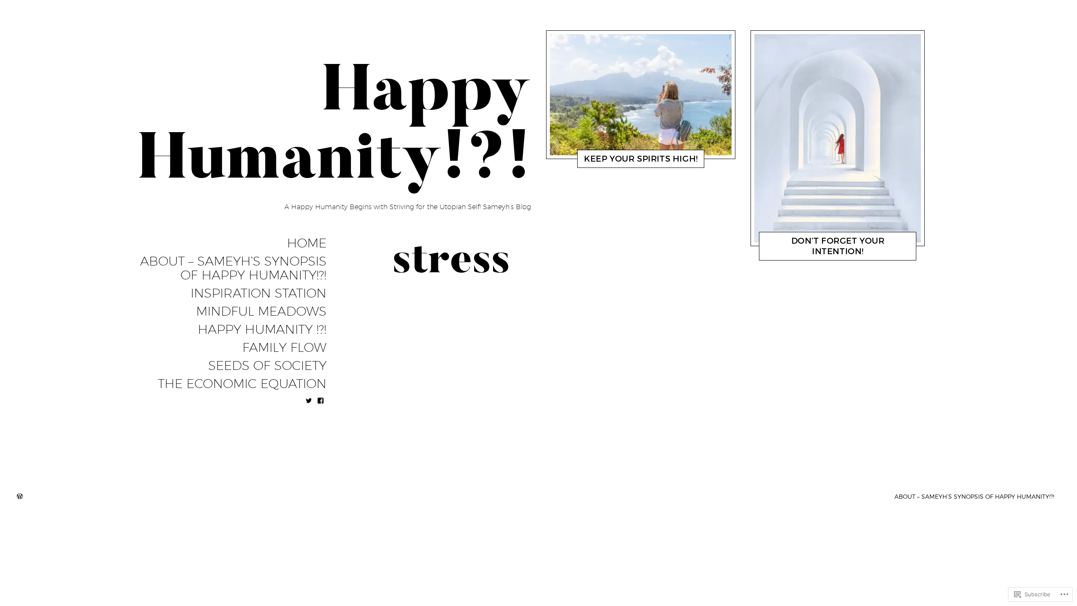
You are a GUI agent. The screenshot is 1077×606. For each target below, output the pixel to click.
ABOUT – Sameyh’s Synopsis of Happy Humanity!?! (233, 268)
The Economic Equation (242, 384)
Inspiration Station (258, 293)
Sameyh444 (640, 160)
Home (306, 243)
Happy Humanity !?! (262, 329)
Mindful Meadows (261, 311)
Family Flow (284, 347)
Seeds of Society (267, 366)
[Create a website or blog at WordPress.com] (20, 496)
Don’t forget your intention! (838, 246)
